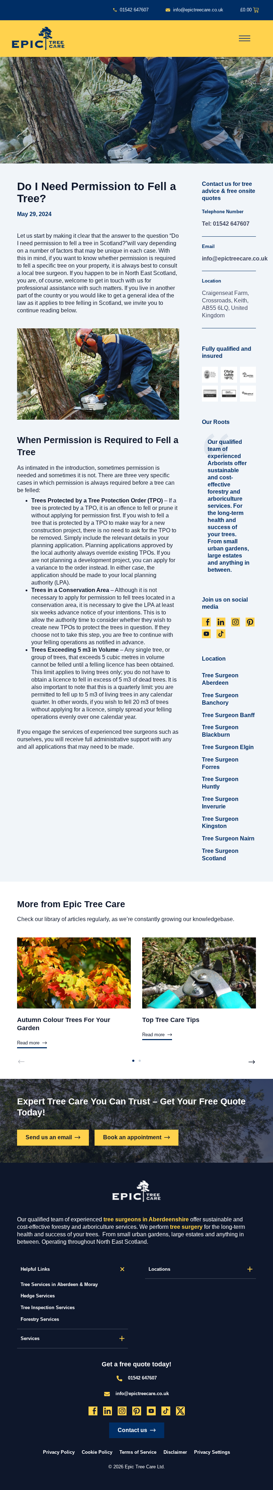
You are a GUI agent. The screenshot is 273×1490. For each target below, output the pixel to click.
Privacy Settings (212, 1452)
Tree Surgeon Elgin (228, 747)
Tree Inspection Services (48, 1307)
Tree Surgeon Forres (220, 763)
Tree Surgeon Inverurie (220, 802)
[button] (21, 1062)
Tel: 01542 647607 (226, 224)
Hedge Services (38, 1295)
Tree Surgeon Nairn (228, 838)
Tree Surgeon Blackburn (220, 731)
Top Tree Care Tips (170, 1019)
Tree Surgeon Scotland (220, 854)
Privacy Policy (59, 1452)
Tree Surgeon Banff (228, 715)
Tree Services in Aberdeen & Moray (59, 1284)
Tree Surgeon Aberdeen (220, 679)
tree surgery (186, 1227)
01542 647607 (142, 1378)
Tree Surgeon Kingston (220, 822)
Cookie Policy (97, 1452)
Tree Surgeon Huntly (220, 783)
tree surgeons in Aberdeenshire (146, 1219)
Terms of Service (137, 1452)
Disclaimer (175, 1452)
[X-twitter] (180, 1410)
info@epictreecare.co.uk (235, 258)
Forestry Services (40, 1319)
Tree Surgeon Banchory (220, 699)
